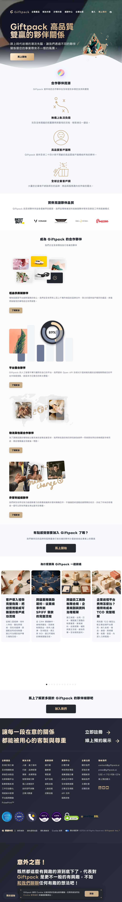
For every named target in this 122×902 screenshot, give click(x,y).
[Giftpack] (19, 12)
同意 (92, 893)
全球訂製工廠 (8, 765)
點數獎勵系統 (8, 783)
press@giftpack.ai (107, 769)
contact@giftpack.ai (108, 765)
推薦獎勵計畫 (67, 774)
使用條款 (20, 830)
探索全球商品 (8, 774)
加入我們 (61, 708)
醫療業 (48, 769)
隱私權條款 (44, 830)
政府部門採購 (28, 788)
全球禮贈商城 (8, 769)
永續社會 (86, 783)
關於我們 (86, 765)
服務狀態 (65, 797)
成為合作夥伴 (67, 779)
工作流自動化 (8, 788)
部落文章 (86, 769)
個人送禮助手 (28, 783)
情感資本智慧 (8, 793)
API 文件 (66, 793)
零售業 (48, 774)
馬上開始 (22, 57)
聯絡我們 (86, 779)
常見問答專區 (67, 769)
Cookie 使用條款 (30, 895)
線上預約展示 (98, 740)
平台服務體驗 (8, 797)
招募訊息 (86, 788)
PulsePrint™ (8, 802)
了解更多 (16, 310)
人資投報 (49, 788)
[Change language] (111, 12)
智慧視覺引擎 (28, 779)
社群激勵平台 (8, 779)
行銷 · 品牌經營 (29, 769)
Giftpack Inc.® (112, 830)
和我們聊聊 (28, 883)
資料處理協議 (32, 830)
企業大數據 (27, 793)
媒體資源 (86, 774)
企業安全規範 (67, 788)
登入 (94, 11)
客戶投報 (49, 779)
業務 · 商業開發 (29, 774)
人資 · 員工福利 (29, 765)
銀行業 (48, 765)
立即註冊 (94, 732)
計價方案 (58, 11)
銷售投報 (49, 783)
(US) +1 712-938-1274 (109, 774)
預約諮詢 (10, 895)
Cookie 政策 (57, 830)
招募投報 (49, 793)
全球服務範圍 (67, 783)
